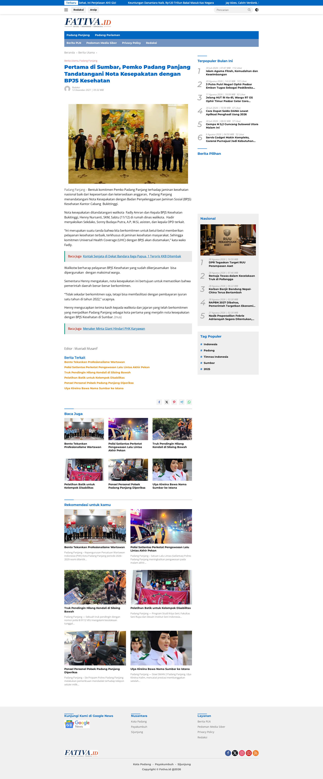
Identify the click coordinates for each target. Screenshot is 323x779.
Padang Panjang (78, 35)
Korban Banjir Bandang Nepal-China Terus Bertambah (230, 290)
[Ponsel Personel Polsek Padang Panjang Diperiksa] (128, 470)
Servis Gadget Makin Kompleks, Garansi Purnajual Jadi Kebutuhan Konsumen (229, 139)
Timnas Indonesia (216, 356)
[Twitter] (235, 753)
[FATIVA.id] (87, 22)
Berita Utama (71, 60)
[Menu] (66, 10)
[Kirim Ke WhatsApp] (189, 402)
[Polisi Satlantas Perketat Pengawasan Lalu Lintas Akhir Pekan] (128, 429)
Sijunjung (137, 732)
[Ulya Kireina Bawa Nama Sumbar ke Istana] (172, 470)
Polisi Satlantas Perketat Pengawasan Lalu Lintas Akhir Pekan (107, 367)
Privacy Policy (131, 43)
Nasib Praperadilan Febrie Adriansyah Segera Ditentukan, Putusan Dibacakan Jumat (230, 317)
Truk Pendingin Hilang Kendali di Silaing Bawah (97, 372)
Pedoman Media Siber (101, 43)
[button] (249, 10)
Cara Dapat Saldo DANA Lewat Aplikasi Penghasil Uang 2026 (227, 112)
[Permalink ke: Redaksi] (67, 88)
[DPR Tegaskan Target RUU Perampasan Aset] (228, 240)
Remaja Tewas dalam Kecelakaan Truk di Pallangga (232, 277)
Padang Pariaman (107, 35)
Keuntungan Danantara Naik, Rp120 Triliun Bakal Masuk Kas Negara (138, 2)
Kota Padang (139, 721)
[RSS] (256, 753)
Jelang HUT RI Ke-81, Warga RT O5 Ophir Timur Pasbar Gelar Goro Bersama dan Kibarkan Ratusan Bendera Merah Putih (229, 99)
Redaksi (78, 9)
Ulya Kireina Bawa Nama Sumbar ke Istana (94, 388)
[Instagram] (242, 753)
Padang (209, 350)
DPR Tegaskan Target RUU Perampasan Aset (227, 264)
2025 (207, 369)
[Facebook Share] (159, 402)
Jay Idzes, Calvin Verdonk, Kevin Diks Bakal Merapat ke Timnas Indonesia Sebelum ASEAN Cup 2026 (255, 2)
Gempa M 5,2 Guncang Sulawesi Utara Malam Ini (232, 126)
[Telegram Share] (181, 402)
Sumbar (209, 363)
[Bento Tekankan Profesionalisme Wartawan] (84, 429)
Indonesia (210, 344)
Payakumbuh (139, 726)
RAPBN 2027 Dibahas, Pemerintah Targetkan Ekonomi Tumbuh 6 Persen (231, 304)
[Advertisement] (228, 185)
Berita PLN (74, 43)
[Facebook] (228, 753)
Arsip (93, 9)
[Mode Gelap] (257, 10)
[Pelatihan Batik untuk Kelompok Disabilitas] (84, 470)
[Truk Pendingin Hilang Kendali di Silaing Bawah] (172, 429)
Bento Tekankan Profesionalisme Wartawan (94, 362)
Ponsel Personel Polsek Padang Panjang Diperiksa (99, 383)
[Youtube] (249, 753)
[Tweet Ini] (167, 402)
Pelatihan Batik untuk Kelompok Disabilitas (94, 377)
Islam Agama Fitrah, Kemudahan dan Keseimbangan (232, 72)
